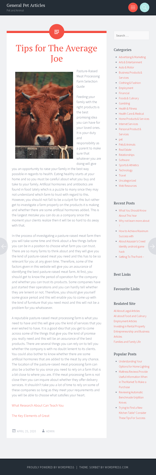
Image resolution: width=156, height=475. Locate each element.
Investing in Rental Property (129, 326)
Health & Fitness (128, 108)
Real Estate (125, 149)
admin (50, 431)
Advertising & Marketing (132, 57)
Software (124, 160)
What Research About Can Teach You (38, 405)
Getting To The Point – (131, 257)
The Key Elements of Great (30, 415)
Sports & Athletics (129, 165)
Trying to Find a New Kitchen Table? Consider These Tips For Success (132, 413)
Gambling (124, 103)
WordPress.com (116, 467)
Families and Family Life (127, 342)
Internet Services (128, 124)
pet (121, 139)
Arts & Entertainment (130, 62)
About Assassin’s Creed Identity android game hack (132, 246)
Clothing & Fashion (130, 83)
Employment (126, 88)
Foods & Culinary (129, 98)
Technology (126, 170)
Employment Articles (125, 321)
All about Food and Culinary (130, 316)
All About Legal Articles (127, 311)
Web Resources (128, 185)
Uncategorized (127, 180)
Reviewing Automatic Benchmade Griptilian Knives (131, 397)
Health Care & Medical (131, 113)
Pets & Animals (127, 144)
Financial (124, 93)
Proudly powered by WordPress (50, 467)
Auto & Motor (126, 67)
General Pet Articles (26, 5)
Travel (122, 175)
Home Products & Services (134, 119)
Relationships (126, 155)
